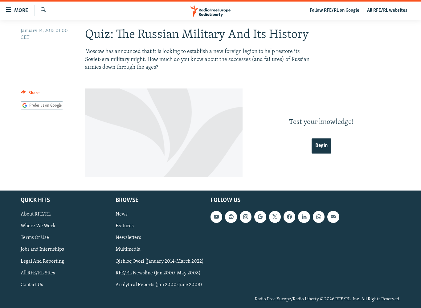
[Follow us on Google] (260, 217)
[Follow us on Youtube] (216, 217)
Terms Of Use (35, 237)
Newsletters (128, 237)
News (122, 214)
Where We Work (38, 226)
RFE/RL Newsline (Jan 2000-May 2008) (158, 272)
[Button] (30, 94)
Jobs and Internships (42, 249)
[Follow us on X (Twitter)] (275, 217)
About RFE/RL (36, 214)
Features (125, 226)
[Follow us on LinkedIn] (304, 217)
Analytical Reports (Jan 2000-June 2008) (159, 284)
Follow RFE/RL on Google (334, 10)
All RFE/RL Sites (38, 272)
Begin (321, 146)
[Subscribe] (333, 217)
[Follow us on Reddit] (231, 217)
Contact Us (32, 284)
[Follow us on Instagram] (245, 217)
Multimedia (128, 249)
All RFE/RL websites (387, 10)
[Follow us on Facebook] (289, 217)
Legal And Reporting (42, 261)
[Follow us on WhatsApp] (319, 217)
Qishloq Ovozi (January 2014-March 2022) (160, 261)
